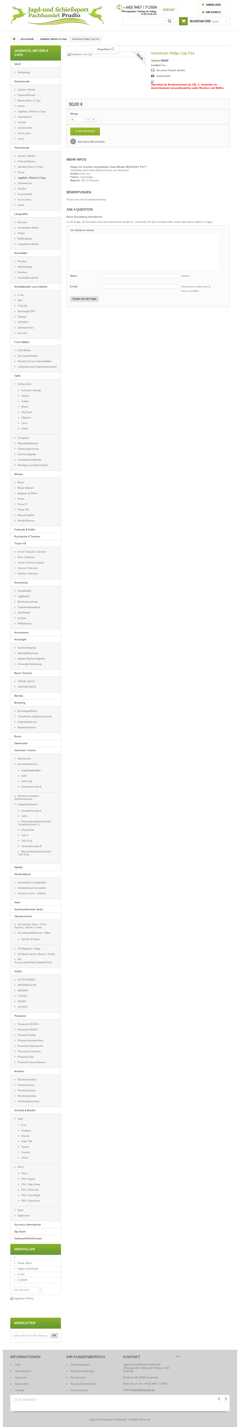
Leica (24, 423)
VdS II (24, 835)
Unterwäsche (25, 117)
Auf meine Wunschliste (91, 141)
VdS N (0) (26, 781)
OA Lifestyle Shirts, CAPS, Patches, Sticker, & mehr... (30, 926)
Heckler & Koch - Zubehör (32, 893)
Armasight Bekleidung (29, 664)
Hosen (21, 106)
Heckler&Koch (22, 874)
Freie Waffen (21, 342)
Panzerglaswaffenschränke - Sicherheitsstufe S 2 (35, 823)
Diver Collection (26, 557)
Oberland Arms (26, 327)
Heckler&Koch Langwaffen (32, 882)
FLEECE (22, 996)
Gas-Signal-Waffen (28, 355)
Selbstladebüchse (27, 722)
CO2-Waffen (24, 350)
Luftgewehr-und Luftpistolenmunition (37, 366)
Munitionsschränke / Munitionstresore (27, 797)
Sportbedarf (24, 612)
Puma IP (22, 504)
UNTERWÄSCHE (27, 985)
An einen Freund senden (171, 70)
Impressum (20, 1377)
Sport (20, 1210)
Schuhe (22, 122)
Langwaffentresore (28, 804)
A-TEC (21, 1274)
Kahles (25, 401)
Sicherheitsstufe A (31, 810)
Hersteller (24, 1249)
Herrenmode (27, 39)
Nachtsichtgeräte (27, 454)
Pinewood (20, 1015)
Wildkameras (25, 623)
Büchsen (22, 222)
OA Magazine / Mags (29, 948)
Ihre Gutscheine (79, 1390)
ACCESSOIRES (26, 979)
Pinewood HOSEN (28, 1029)
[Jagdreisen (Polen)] (35, 1298)
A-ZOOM (22, 1280)
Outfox (18, 971)
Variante (155, 60)
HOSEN (22, 1001)
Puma (21, 498)
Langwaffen (21, 213)
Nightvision (24, 1215)
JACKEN (22, 1006)
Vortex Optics (24, 1263)
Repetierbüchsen (27, 727)
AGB (17, 1364)
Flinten (21, 233)
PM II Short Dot (29, 1189)
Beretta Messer (26, 520)
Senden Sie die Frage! (84, 298)
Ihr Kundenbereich (86, 1357)
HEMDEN (23, 990)
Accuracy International (27, 1224)
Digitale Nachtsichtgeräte (31, 658)
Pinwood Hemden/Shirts (31, 1040)
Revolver (22, 272)
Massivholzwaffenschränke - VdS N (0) (35, 853)
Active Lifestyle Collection (32, 551)
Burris (17, 736)
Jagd (20, 1118)
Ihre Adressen (78, 1377)
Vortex (24, 428)
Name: (73, 275)
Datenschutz (21, 1383)
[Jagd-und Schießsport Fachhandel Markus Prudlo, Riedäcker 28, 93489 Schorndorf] (57, 15)
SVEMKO (23, 322)
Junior (21, 138)
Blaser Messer (25, 487)
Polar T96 (26, 1141)
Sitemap (19, 1390)
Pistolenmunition (27, 1090)
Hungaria (26, 1130)
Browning (19, 702)
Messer (18, 474)
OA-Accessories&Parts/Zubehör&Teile (33, 961)
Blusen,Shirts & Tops (29, 100)
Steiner (25, 395)
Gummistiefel (25, 127)
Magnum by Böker (28, 493)
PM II (21, 1167)
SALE (17, 64)
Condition (156, 65)
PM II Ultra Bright (30, 1195)
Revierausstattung (27, 601)
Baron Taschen (23, 673)
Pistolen (22, 261)
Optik (17, 375)
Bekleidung (24, 72)
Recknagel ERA (26, 311)
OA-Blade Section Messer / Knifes (36, 954)
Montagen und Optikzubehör (33, 465)
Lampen (22, 618)
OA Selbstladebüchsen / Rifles (34, 932)
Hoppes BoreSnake (27, 1268)
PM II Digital (28, 1179)
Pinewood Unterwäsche (30, 1046)
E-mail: (74, 286)
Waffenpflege (25, 238)
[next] (226, 1399)
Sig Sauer (26, 412)
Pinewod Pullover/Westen (31, 1062)
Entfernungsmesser (28, 448)
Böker (21, 482)
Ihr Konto (213, 12)
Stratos (25, 1146)
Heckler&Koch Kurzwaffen (32, 888)
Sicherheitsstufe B (31, 786)
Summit (25, 1152)
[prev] (219, 1399)
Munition (19, 1071)
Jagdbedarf (24, 596)
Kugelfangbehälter (31, 770)
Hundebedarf (24, 590)
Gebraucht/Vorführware (28, 1238)
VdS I (24, 775)
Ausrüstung (21, 582)
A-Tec (21, 295)
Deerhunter (21, 743)
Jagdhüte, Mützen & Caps (53, 39)
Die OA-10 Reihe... (31, 939)
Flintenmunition (26, 1085)
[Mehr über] (15, 1257)
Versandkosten (22, 1371)
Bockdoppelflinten (27, 711)
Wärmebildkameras (28, 443)
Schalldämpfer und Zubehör (30, 286)
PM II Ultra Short (30, 1200)
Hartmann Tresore (25, 750)
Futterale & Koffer (24, 529)
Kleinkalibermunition (28, 1101)
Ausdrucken (163, 76)
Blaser (24, 406)
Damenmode (22, 81)
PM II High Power (30, 1184)
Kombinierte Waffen (28, 227)
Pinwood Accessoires (29, 1051)
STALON (22, 305)
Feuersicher (27, 830)
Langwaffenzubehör (28, 244)
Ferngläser (23, 438)
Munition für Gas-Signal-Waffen (35, 361)
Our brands (25, 1399)
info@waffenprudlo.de (142, 1389)
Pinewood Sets (26, 1056)
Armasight (20, 639)
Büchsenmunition (27, 1079)
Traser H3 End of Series (31, 562)
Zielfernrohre (24, 384)
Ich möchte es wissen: (82, 230)
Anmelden (213, 4)
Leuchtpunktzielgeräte (29, 459)
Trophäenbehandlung (29, 607)
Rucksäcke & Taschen (27, 536)
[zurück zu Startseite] (14, 39)
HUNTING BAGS (27, 686)
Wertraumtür (24, 758)
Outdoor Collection (28, 573)
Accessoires (24, 133)
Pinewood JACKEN (28, 1024)
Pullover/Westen (26, 95)
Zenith (24, 1157)
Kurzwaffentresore (27, 764)
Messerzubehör (26, 515)
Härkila (18, 867)
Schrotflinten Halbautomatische (35, 716)
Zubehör (22, 316)
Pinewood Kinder (27, 1035)
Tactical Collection (28, 568)
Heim (17, 902)
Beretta (18, 695)
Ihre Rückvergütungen (82, 1371)
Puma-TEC (24, 509)
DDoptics (26, 417)
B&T (20, 300)
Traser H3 (20, 543)
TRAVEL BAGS (26, 681)
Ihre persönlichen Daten (83, 1383)
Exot (23, 1125)
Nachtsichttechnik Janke (28, 909)
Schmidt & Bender (31, 390)
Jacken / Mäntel (26, 89)
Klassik (25, 1136)
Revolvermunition (27, 1096)
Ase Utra (22, 333)
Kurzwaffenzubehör (28, 277)
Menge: (74, 113)
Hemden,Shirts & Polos (30, 166)
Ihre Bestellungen (79, 1364)
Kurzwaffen (21, 253)
